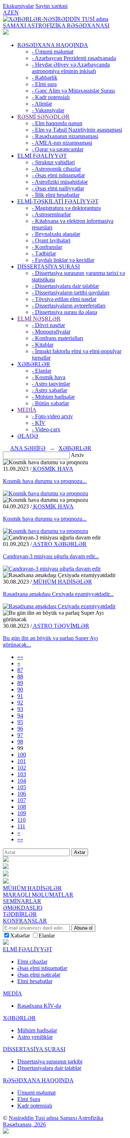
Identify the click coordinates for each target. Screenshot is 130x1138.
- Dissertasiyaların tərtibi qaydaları (70, 292)
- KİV (39, 423)
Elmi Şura (28, 1099)
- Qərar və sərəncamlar (57, 149)
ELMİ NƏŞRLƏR (39, 319)
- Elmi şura (44, 84)
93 (20, 709)
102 (21, 768)
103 (21, 774)
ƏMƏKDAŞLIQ (23, 908)
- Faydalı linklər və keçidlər (63, 260)
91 (20, 696)
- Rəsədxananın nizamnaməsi (65, 136)
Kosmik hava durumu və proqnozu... (45, 481)
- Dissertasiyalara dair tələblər (65, 286)
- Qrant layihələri (51, 240)
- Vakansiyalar (48, 110)
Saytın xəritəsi (51, 6)
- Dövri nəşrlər (48, 325)
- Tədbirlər (44, 253)
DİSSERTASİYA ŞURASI (48, 266)
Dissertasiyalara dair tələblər (49, 1068)
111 (21, 826)
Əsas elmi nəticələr (38, 975)
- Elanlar (41, 371)
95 (20, 722)
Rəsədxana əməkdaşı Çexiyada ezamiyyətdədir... (58, 594)
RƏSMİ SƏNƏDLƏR (43, 117)
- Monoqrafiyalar (51, 332)
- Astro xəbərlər (49, 390)
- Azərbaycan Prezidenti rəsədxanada (74, 58)
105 (21, 787)
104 (21, 781)
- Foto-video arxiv (52, 416)
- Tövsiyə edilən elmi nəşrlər (64, 299)
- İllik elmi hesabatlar (55, 195)
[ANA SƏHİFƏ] (6, 33)
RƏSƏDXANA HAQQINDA (52, 45)
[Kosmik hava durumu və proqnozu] (45, 493)
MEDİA (26, 410)
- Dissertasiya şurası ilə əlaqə (64, 312)
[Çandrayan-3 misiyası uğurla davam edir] (52, 569)
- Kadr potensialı (51, 97)
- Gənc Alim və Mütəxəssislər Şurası (73, 91)
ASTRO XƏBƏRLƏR (59, 544)
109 (21, 813)
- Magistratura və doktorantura (66, 208)
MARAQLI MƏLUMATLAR (38, 895)
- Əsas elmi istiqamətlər (58, 175)
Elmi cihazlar (32, 962)
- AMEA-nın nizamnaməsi (62, 143)
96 (20, 728)
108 (21, 807)
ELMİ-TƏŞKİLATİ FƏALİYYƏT (58, 201)
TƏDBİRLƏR (20, 914)
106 (21, 794)
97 (20, 735)
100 (21, 755)
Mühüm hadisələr (37, 1030)
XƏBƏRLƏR (33, 364)
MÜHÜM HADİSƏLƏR (62, 582)
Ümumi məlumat (36, 1093)
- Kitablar (42, 345)
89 (20, 683)
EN (15, 12)
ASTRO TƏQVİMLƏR (60, 626)
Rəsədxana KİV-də (39, 1006)
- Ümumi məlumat (52, 51)
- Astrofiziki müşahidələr (60, 182)
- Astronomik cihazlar (56, 169)
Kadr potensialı (34, 1106)
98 (20, 742)
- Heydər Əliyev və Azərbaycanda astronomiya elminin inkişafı (71, 68)
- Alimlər (42, 104)
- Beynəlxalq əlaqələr (56, 234)
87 (20, 670)
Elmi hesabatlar (34, 981)
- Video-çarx (46, 429)
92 (20, 702)
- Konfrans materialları (57, 338)
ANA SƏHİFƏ (28, 448)
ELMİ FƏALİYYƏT (42, 156)
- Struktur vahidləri (53, 162)
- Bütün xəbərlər (50, 403)
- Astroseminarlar (51, 214)
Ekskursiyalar (18, 6)
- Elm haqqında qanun (57, 123)
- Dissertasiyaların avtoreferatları (68, 306)
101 (21, 761)
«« (20, 657)
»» (20, 839)
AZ (7, 12)
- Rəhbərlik (44, 78)
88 (20, 676)
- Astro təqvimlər (51, 384)
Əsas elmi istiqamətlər (42, 968)
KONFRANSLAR (25, 921)
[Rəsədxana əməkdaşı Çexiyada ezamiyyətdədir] (59, 606)
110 (21, 820)
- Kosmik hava (48, 377)
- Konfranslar (47, 247)
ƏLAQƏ (27, 436)
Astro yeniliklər (35, 1037)
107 (21, 800)
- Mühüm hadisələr (53, 397)
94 (20, 715)
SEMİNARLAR (22, 901)
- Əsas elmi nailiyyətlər (58, 188)
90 (20, 689)
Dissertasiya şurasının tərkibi (49, 1061)
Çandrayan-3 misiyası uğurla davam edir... (51, 556)
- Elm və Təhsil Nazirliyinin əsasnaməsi (77, 130)
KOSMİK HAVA (52, 469)
